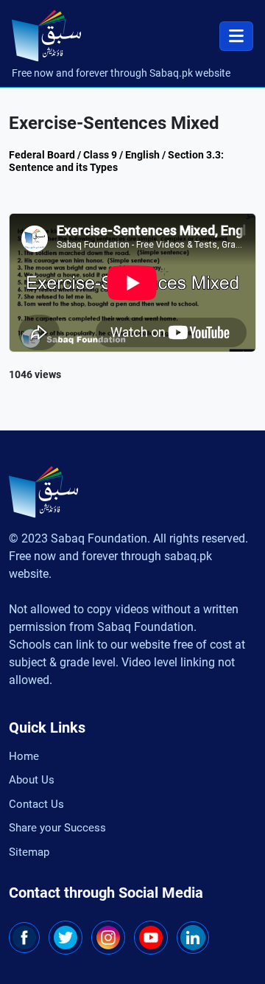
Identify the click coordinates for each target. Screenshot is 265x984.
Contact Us (36, 804)
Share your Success (57, 827)
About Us (31, 779)
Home (24, 756)
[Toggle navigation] (236, 36)
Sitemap (29, 852)
